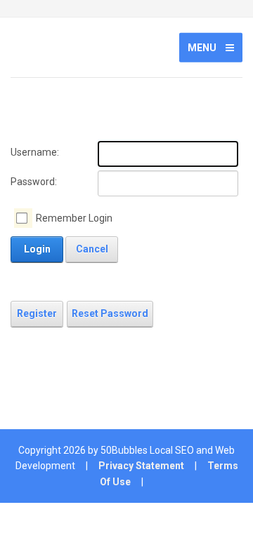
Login (37, 249)
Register (37, 313)
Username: (35, 152)
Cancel (92, 249)
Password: (34, 181)
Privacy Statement (141, 465)
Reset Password (110, 313)
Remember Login (74, 218)
